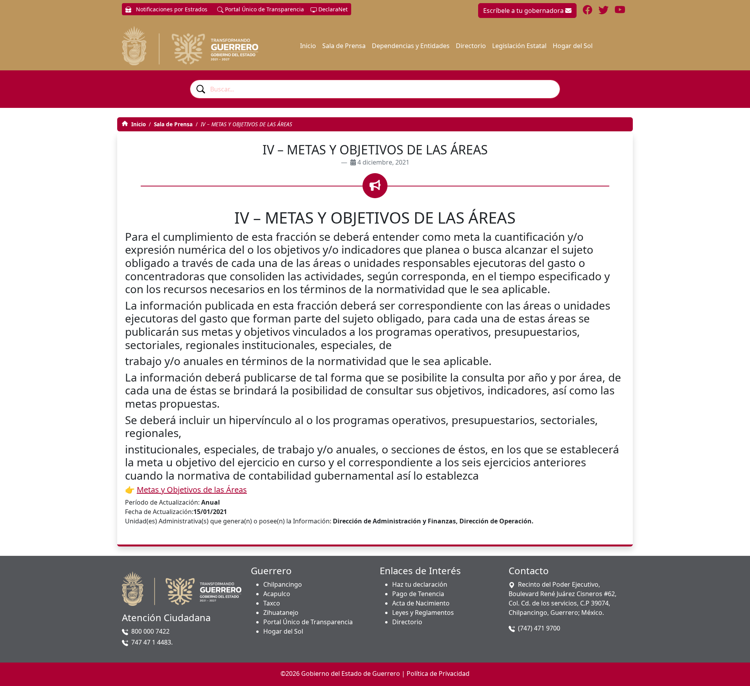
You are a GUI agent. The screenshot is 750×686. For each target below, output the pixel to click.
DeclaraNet (332, 9)
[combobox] (375, 89)
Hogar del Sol (573, 45)
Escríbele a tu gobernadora (524, 10)
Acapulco (276, 593)
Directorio (471, 45)
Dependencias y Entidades (411, 45)
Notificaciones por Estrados (170, 9)
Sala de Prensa (344, 45)
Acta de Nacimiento (421, 603)
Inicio (308, 45)
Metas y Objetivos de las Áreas (192, 489)
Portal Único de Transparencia (263, 9)
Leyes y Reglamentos (423, 612)
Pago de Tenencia (418, 593)
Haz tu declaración (419, 584)
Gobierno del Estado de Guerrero (350, 673)
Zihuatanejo (280, 612)
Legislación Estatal (519, 45)
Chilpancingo (282, 584)
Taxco (271, 603)
